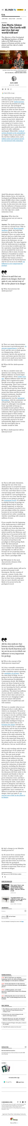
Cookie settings (17, 1114)
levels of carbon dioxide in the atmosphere (13, 132)
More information (5, 918)
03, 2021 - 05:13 (14, 85)
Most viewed (5, 1005)
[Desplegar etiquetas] (25, 911)
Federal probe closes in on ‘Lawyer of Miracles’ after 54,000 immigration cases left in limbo (14, 997)
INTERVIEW (4, 22)
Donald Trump (12, 18)
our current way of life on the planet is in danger (13, 795)
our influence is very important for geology (13, 263)
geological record (10, 500)
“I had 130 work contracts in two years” (12, 1026)
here (23, 921)
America (3, 911)
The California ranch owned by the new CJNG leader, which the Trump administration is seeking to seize (14, 1010)
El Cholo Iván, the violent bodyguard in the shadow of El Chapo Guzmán (13, 1015)
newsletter (5, 1047)
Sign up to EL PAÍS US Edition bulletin (12, 874)
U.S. (3, 15)
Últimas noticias (6, 974)
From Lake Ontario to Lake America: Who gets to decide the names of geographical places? (14, 985)
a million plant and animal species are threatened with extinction (13, 139)
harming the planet (8, 725)
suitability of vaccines (11, 673)
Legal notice (4, 1114)
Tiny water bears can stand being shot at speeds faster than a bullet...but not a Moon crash (17, 888)
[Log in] (25, 10)
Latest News (19, 18)
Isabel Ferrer (13, 904)
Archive (4, 1063)
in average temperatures (14, 347)
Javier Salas (13, 892)
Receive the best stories (8, 1050)
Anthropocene (19, 102)
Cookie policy (23, 1114)
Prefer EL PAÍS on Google (9, 93)
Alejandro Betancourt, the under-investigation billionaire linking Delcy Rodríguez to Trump (14, 1019)
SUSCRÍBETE (20, 9)
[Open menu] (3, 10)
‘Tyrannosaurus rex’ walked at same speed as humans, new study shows (18, 900)
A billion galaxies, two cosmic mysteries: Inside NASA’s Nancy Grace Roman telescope (14, 991)
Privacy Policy (10, 1114)
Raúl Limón (14, 83)
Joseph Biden (5, 18)
